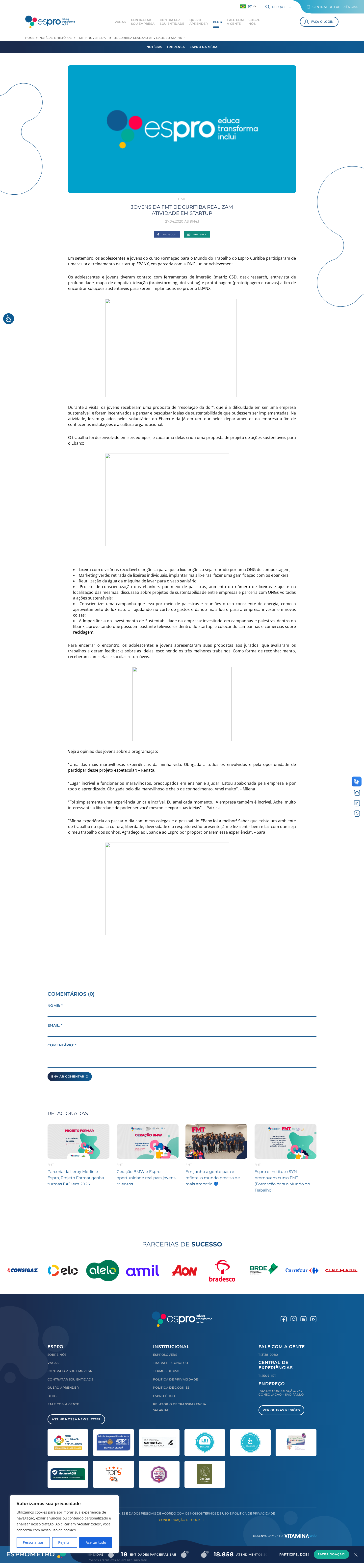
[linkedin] (357, 803)
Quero (198, 21)
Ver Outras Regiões (281, 1410)
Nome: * (55, 1005)
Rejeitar (64, 1542)
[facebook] (284, 1319)
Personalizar (33, 1542)
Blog (217, 22)
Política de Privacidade (175, 1379)
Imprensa (176, 47)
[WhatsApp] (197, 234)
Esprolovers (165, 1354)
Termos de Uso (166, 1371)
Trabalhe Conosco (170, 1363)
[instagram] (357, 792)
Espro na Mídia (203, 47)
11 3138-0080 (268, 1354)
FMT (81, 38)
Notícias (154, 47)
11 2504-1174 (267, 1376)
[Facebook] (167, 234)
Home (29, 38)
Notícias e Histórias (56, 38)
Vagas (120, 22)
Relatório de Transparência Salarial (179, 1407)
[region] (64, 1524)
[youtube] (357, 813)
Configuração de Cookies (182, 1520)
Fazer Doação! (331, 1554)
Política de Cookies (171, 1387)
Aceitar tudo (96, 1542)
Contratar (143, 21)
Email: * (55, 1025)
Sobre (254, 21)
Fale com (235, 21)
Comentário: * (62, 1045)
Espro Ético (164, 1396)
